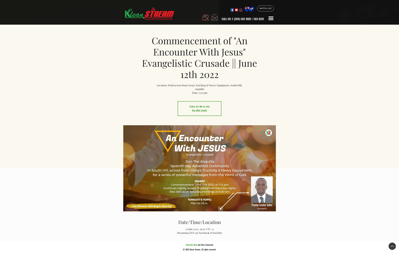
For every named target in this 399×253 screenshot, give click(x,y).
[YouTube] (236, 10)
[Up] (392, 246)
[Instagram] (240, 10)
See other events (199, 110)
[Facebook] (232, 10)
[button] (271, 18)
